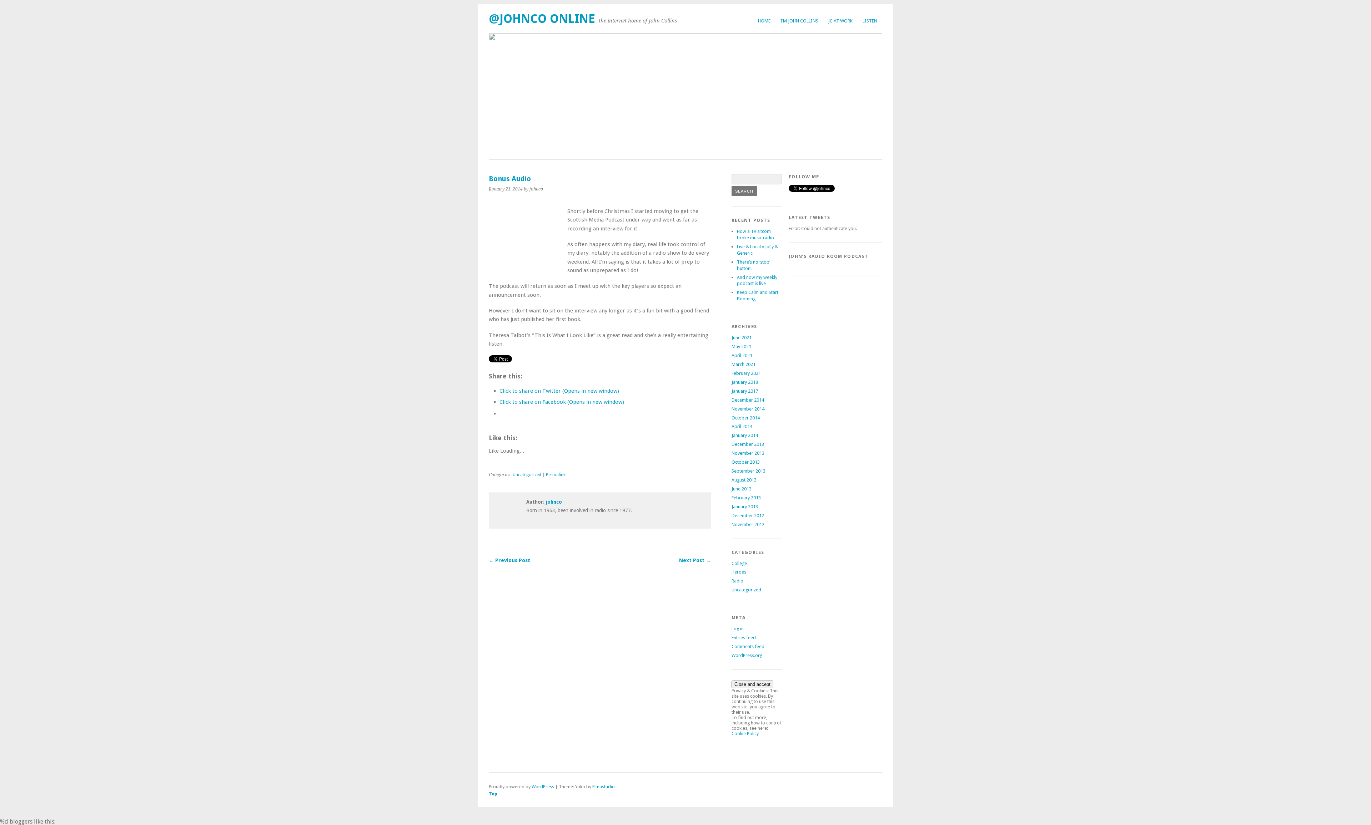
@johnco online (542, 19)
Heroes (739, 572)
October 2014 (746, 418)
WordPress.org (747, 655)
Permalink (556, 474)
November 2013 (748, 453)
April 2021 (742, 355)
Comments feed (748, 646)
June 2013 (742, 489)
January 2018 (745, 382)
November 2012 (748, 524)
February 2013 (746, 497)
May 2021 (741, 346)
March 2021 (743, 364)
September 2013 (748, 471)
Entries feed (744, 637)
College (739, 563)
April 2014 (742, 426)
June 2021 (742, 337)
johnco (554, 502)
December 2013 (748, 444)
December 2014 (748, 400)
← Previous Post (509, 560)
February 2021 (746, 373)
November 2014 (748, 409)
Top (493, 793)
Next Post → (695, 560)
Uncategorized (527, 474)
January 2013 (745, 506)
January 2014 (745, 435)
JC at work (840, 21)
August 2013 (744, 480)
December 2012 (748, 515)
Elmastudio (603, 786)
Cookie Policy (745, 733)
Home (764, 21)
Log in (738, 628)
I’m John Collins (799, 21)
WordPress (543, 786)
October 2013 (746, 462)
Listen (870, 21)
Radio (737, 581)
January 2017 (745, 391)
